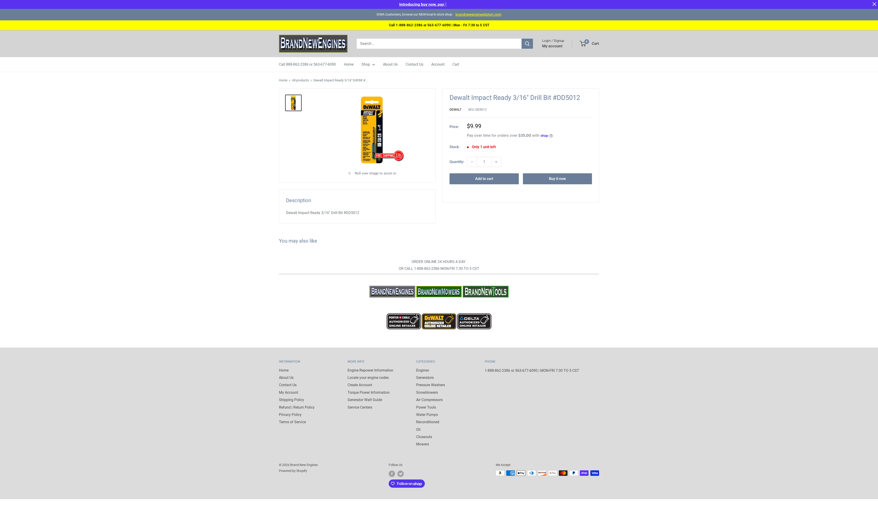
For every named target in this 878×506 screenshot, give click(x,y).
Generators (425, 377)
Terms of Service (292, 422)
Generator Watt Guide (365, 400)
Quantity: (457, 162)
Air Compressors (429, 400)
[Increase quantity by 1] (496, 162)
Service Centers (360, 407)
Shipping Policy (291, 400)
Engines (422, 370)
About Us (390, 64)
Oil (418, 429)
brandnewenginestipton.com (478, 14)
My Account (288, 392)
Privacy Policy (290, 414)
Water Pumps (427, 414)
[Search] (527, 44)
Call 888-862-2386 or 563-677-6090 (307, 64)
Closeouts (424, 437)
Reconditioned (427, 422)
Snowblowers (427, 392)
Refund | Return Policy (297, 407)
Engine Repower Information (370, 370)
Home (348, 64)
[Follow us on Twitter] (400, 473)
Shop (365, 64)
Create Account (360, 385)
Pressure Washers (430, 385)
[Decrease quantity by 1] (472, 162)
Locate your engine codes (368, 377)
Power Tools (426, 407)
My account (552, 46)
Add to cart (484, 179)
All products (300, 80)
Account (437, 64)
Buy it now (557, 179)
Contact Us (414, 64)
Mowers (422, 444)
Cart (455, 64)
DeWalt (455, 109)
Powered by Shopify (293, 471)
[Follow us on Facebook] (392, 473)
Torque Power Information (369, 392)
